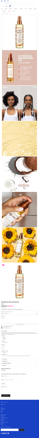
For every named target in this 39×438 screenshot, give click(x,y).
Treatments (6, 13)
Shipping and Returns (7, 363)
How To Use (5, 359)
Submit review (5, 395)
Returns (2, 411)
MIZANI (2, 304)
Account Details (3, 409)
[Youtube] (6, 433)
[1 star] (1, 384)
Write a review (3, 370)
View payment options (19, 309)
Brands (6, 8)
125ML (3, 317)
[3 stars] (4, 384)
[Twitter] (4, 433)
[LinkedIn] (8, 433)
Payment (4, 365)
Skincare (21, 8)
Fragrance (15, 8)
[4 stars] (5, 384)
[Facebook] (3, 433)
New (1, 8)
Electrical (30, 8)
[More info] (36, 313)
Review (4, 386)
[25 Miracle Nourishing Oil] (19, 282)
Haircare (35, 8)
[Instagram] (1, 433)
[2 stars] (2, 384)
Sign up (21, 429)
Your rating (3, 383)
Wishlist (2, 412)
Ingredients (5, 361)
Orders (2, 410)
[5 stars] (6, 384)
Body (25, 8)
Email (7, 379)
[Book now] (3, 6)
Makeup (10, 8)
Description (4, 330)
